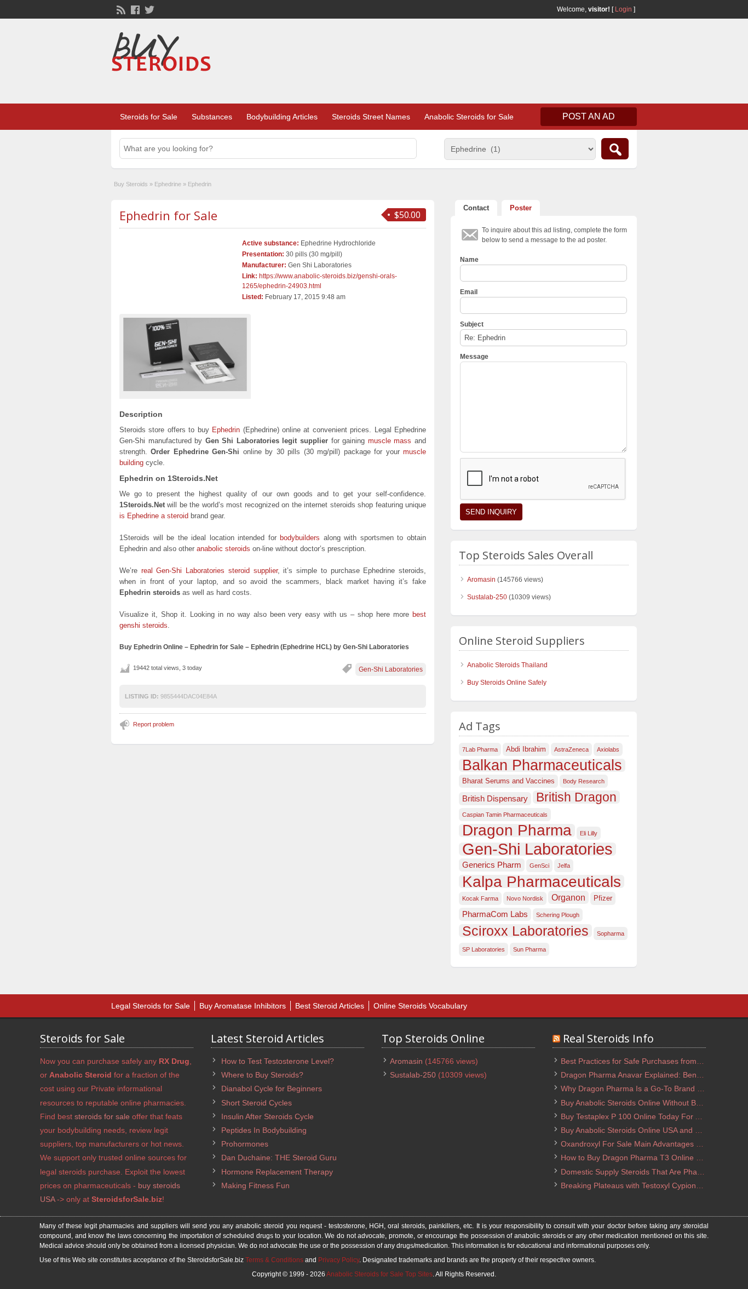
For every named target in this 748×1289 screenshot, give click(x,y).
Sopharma (610, 933)
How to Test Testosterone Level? (277, 1061)
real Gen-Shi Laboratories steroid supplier (209, 570)
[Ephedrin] (185, 354)
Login (623, 9)
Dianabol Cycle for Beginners (271, 1088)
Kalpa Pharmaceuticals (541, 881)
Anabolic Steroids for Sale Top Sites (379, 1274)
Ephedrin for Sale (168, 215)
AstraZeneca (571, 749)
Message (474, 356)
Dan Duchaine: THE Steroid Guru (279, 1157)
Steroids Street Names (371, 116)
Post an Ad (588, 116)
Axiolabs (608, 749)
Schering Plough (557, 915)
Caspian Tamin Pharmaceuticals (505, 814)
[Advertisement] (437, 62)
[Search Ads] (615, 148)
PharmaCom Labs (495, 914)
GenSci (539, 865)
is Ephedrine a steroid (153, 516)
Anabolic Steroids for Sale (469, 116)
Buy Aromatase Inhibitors (242, 1005)
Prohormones (244, 1143)
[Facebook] (134, 8)
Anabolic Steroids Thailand (507, 665)
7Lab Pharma (480, 749)
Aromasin (481, 579)
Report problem (153, 724)
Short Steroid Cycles (256, 1102)
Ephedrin (226, 430)
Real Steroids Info (608, 1038)
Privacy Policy (338, 1260)
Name (469, 259)
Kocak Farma (480, 898)
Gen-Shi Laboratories (391, 669)
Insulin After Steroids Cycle (267, 1116)
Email (468, 292)
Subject (472, 324)
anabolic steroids (223, 549)
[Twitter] (148, 8)
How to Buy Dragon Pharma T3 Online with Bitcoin (648, 1157)
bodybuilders (300, 538)
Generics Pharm (491, 865)
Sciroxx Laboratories (525, 930)
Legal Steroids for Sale (150, 1005)
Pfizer (603, 898)
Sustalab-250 (487, 597)
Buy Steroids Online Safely (506, 682)
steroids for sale (102, 1116)
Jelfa (563, 865)
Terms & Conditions (274, 1260)
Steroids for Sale (148, 116)
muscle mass (390, 441)
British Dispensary (495, 798)
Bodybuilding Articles (282, 116)
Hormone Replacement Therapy (277, 1171)
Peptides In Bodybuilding (264, 1130)
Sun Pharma (529, 949)
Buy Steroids (131, 184)
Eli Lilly (588, 833)
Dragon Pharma (517, 830)
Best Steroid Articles (329, 1005)
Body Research (584, 781)
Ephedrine (167, 184)
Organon (568, 897)
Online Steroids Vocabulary (420, 1005)
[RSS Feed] (120, 8)
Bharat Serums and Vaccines (508, 781)
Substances (212, 116)
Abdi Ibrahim (526, 749)
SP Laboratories (483, 949)
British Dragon (576, 797)
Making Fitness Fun (255, 1185)
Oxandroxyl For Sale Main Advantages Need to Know (653, 1143)
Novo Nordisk (525, 898)
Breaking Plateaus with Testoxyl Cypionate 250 (641, 1185)
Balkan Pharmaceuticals (542, 765)
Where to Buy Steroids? (262, 1074)
